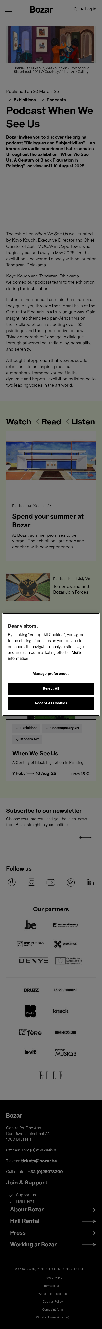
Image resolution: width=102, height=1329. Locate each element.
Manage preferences (51, 674)
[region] (50, 664)
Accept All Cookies (51, 703)
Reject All (51, 688)
